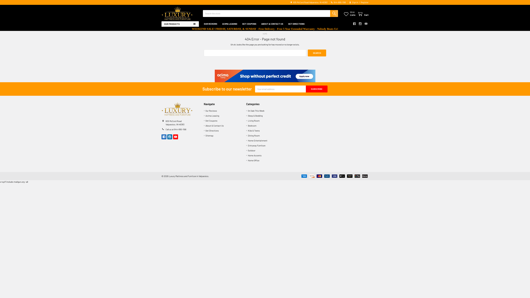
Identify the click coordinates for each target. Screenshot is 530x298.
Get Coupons (249, 24)
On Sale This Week (256, 110)
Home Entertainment (257, 140)
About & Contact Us (272, 24)
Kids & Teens (254, 130)
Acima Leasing (229, 24)
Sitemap (209, 135)
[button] (265, 76)
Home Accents (255, 155)
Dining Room (254, 135)
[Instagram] (360, 23)
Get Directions (296, 24)
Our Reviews (210, 24)
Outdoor (251, 150)
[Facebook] (354, 23)
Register (365, 2)
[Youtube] (366, 23)
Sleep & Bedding (255, 115)
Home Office (253, 160)
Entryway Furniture (256, 145)
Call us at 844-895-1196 (176, 129)
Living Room (254, 120)
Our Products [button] (172, 24)
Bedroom (252, 125)
